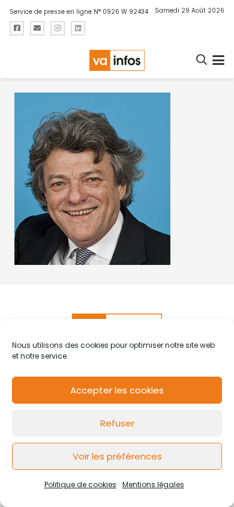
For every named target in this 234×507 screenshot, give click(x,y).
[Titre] (17, 28)
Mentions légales (153, 484)
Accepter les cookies (117, 390)
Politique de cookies (80, 484)
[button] (202, 60)
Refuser (117, 423)
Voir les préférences (117, 456)
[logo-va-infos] (117, 60)
